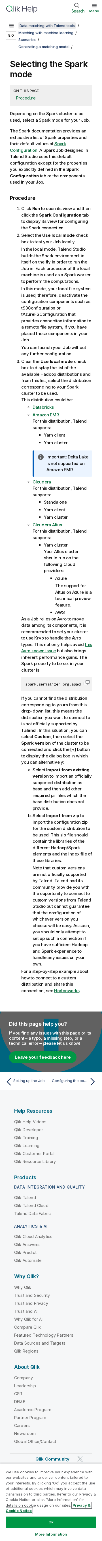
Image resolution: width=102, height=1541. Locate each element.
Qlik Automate (28, 1260)
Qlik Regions (26, 1351)
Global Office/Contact (35, 1441)
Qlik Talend (25, 1197)
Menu (94, 11)
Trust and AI (25, 1311)
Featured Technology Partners (43, 1335)
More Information (51, 1534)
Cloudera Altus (47, 524)
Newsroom (25, 1433)
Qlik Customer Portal (34, 1153)
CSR (18, 1393)
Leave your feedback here (43, 1057)
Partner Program (30, 1417)
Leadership (25, 1385)
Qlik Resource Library (35, 1161)
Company (23, 1377)
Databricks (43, 407)
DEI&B (20, 1401)
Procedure (26, 97)
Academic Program (33, 1409)
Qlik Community (52, 1459)
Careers (22, 1425)
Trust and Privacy (31, 1303)
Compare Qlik (27, 1327)
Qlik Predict (25, 1252)
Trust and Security (32, 1295)
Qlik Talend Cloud (31, 1205)
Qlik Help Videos (30, 1121)
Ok (51, 1522)
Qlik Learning (26, 1145)
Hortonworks (66, 990)
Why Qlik (22, 1287)
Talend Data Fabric (32, 1213)
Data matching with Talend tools (47, 25)
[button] (86, 682)
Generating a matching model (43, 46)
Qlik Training (26, 1137)
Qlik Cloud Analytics (33, 1236)
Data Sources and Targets (39, 1343)
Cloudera (42, 482)
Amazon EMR (46, 415)
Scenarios (27, 39)
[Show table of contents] (11, 25)
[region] (51, 1502)
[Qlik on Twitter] (80, 1458)
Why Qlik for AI (28, 1319)
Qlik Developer (28, 1129)
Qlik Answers (27, 1244)
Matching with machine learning (45, 32)
